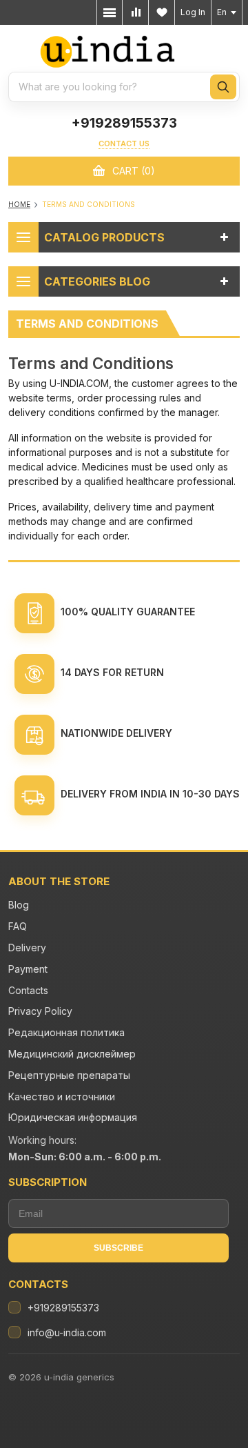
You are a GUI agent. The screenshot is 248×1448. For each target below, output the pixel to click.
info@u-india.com (67, 1332)
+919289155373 (124, 123)
